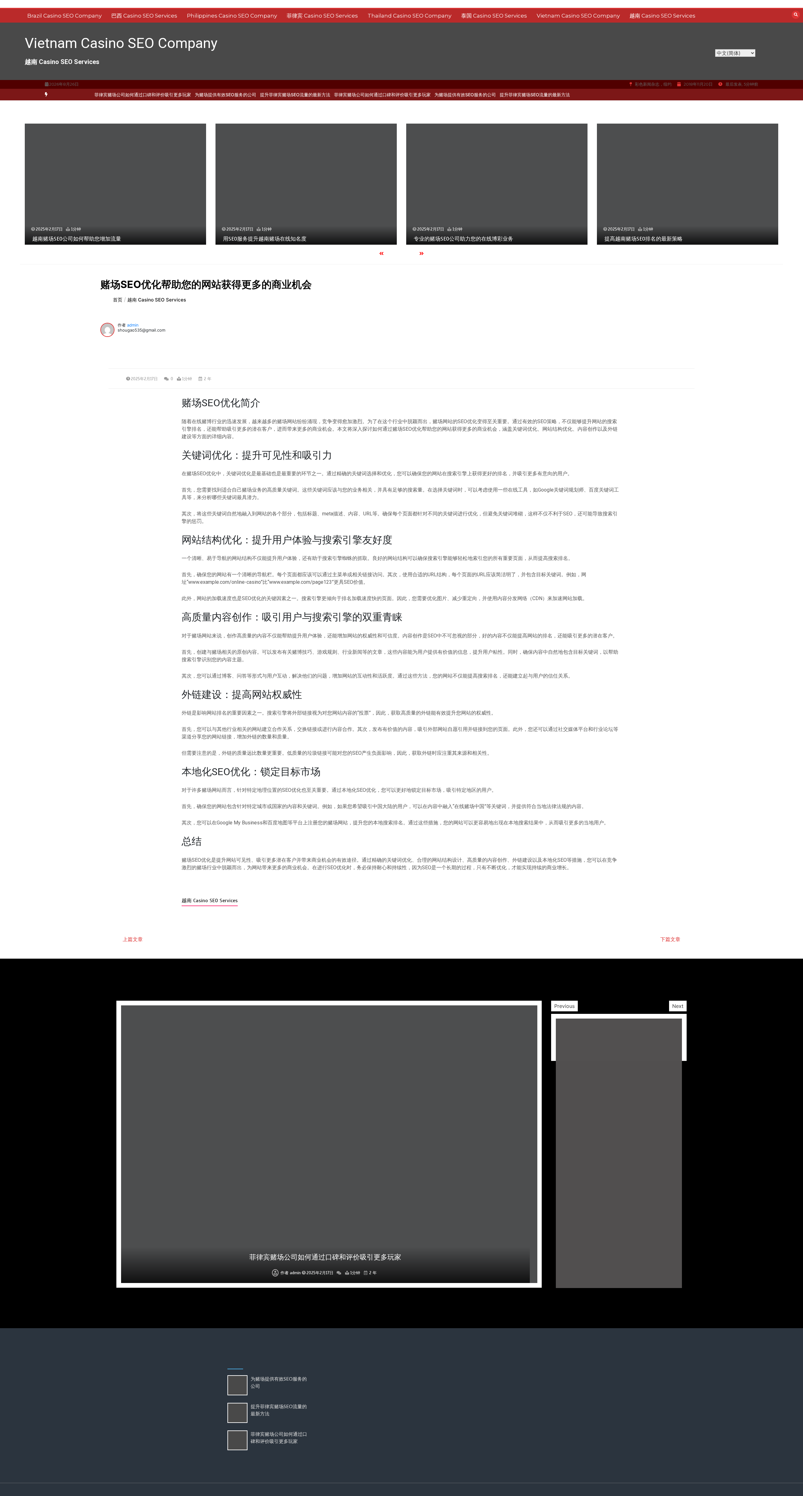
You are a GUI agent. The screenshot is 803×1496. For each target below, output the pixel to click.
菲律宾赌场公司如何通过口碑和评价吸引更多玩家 (114, 94)
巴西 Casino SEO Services (144, 16)
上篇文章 (133, 939)
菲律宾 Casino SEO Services (322, 16)
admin (133, 324)
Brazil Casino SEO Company (64, 16)
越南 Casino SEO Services (662, 16)
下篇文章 (670, 939)
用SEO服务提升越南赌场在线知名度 (264, 239)
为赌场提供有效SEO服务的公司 (197, 94)
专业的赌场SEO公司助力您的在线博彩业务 (463, 239)
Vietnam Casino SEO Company (578, 16)
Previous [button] (564, 1006)
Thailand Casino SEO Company (409, 16)
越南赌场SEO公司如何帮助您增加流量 (76, 239)
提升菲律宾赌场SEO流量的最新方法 (267, 94)
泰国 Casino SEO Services (494, 16)
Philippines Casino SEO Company (232, 16)
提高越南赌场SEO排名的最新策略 (643, 239)
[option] (197, 94)
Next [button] (677, 1006)
